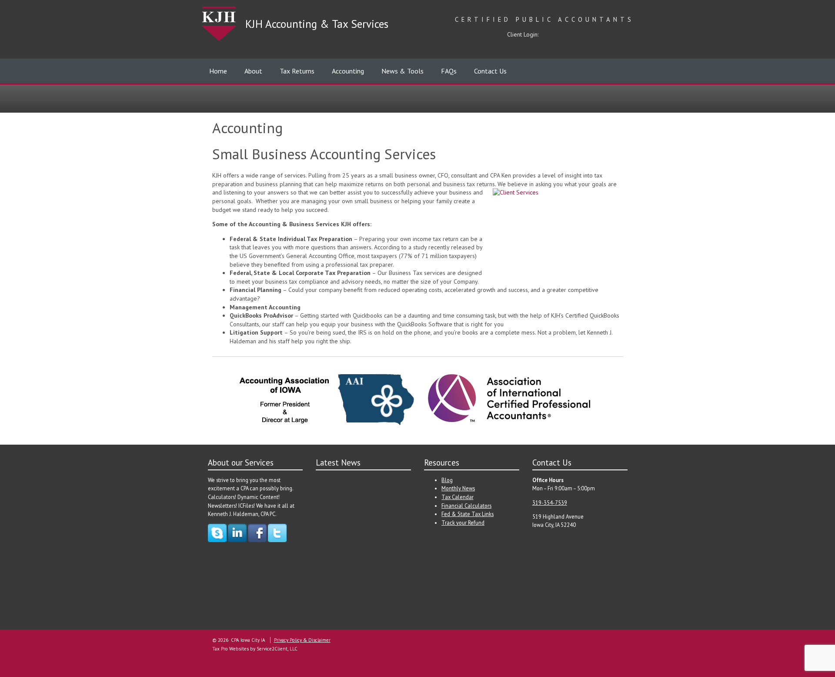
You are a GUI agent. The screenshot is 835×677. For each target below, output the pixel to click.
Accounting (348, 70)
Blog (447, 479)
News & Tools (402, 70)
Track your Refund (462, 522)
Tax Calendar (457, 496)
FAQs (449, 70)
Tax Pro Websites (230, 649)
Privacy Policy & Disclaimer (302, 640)
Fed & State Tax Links (467, 513)
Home (218, 70)
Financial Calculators (466, 505)
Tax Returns (297, 70)
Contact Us (490, 70)
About (253, 70)
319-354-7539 (549, 502)
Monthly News (458, 488)
